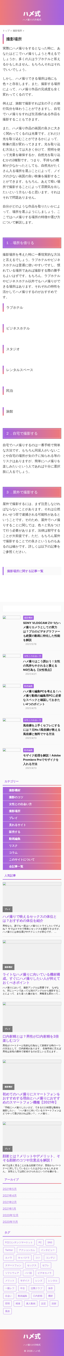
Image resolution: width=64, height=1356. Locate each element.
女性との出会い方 (20, 804)
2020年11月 (10, 1222)
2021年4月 (10, 1195)
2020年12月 (10, 1215)
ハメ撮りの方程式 (32, 1344)
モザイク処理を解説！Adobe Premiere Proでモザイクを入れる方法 (42, 760)
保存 (50, 1288)
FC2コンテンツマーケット (19, 1242)
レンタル (52, 1280)
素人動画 (30, 1303)
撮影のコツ (16, 797)
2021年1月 (9, 1208)
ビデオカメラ (45, 1272)
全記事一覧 (16, 866)
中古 (22, 1288)
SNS (49, 1242)
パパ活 (28, 1272)
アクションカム (27, 1250)
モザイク (25, 1280)
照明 (7, 1303)
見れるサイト (17, 825)
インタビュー (48, 1250)
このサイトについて (22, 859)
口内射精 (37, 1295)
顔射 (54, 1303)
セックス (31, 1265)
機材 (50, 1295)
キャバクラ (24, 1257)
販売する (14, 831)
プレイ (13, 818)
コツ (37, 1257)
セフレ (45, 1265)
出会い (8, 1295)
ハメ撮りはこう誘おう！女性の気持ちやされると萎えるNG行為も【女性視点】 (41, 665)
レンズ (38, 1280)
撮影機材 (14, 790)
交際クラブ (36, 1288)
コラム (13, 852)
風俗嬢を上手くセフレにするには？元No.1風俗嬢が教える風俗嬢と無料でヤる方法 (41, 730)
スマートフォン (13, 1265)
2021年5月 (10, 1189)
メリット (9, 1280)
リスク (13, 845)
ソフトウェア (12, 1272)
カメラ (8, 1257)
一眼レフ (9, 1288)
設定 (43, 1303)
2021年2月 (10, 1202)
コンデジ (50, 1257)
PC (40, 1242)
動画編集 (14, 838)
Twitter (9, 1250)
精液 (18, 1303)
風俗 (7, 1311)
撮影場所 (14, 811)
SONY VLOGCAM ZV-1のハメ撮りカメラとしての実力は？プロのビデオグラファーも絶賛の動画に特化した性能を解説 (42, 631)
